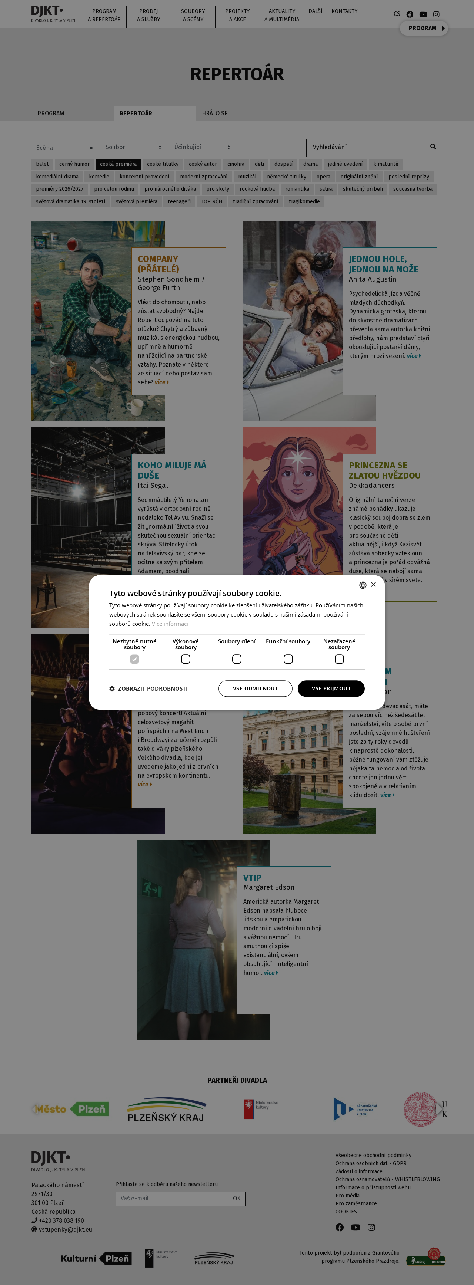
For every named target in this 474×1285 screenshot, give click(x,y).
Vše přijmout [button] (331, 688)
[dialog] (237, 642)
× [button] (373, 585)
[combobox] (363, 585)
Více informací (170, 623)
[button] (148, 688)
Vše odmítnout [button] (255, 688)
